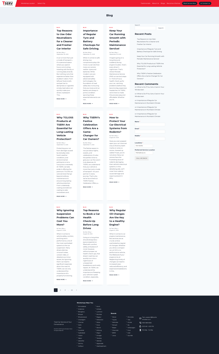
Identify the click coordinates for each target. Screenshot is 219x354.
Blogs (163, 3)
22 (72, 290)
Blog (58, 27)
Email (137, 128)
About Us (155, 3)
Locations (139, 143)
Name (137, 121)
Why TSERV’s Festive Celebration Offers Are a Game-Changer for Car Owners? (91, 128)
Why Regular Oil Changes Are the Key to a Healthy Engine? (117, 217)
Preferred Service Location (145, 150)
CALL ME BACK (141, 158)
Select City (41, 3)
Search (137, 25)
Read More (61, 99)
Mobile (138, 136)
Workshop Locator (28, 3)
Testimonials (145, 3)
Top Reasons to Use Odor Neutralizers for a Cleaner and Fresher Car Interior (148, 41)
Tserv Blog (61, 52)
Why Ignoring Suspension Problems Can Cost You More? (65, 217)
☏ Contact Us (205, 3)
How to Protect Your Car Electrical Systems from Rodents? (118, 124)
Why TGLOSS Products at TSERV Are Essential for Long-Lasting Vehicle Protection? (65, 128)
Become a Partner (173, 3)
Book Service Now (189, 3)
